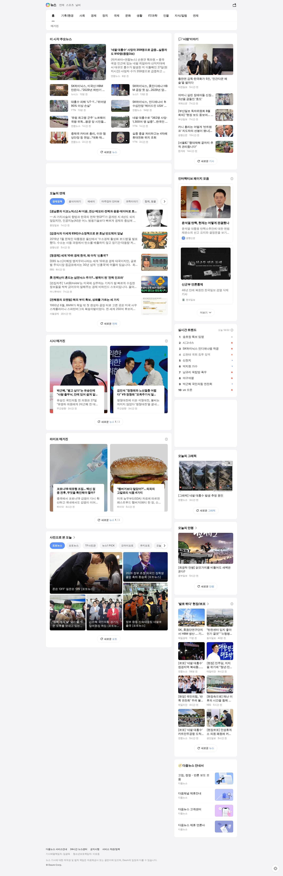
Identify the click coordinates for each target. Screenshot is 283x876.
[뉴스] (53, 5)
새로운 (110, 152)
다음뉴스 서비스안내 (56, 849)
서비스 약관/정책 (111, 849)
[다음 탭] (164, 201)
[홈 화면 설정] (275, 868)
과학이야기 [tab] (132, 201)
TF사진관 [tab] (90, 545)
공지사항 (94, 849)
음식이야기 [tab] (75, 201)
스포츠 (70, 5)
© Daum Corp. (54, 864)
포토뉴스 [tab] (57, 545)
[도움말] (166, 341)
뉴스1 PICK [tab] (108, 545)
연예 (61, 5)
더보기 (204, 312)
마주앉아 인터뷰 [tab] (110, 201)
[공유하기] (234, 5)
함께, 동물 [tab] (150, 201)
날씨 (78, 5)
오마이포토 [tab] (127, 545)
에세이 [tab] (91, 201)
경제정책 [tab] (57, 201)
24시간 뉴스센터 (78, 849)
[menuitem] (53, 15)
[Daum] (48, 5)
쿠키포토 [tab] (145, 545)
